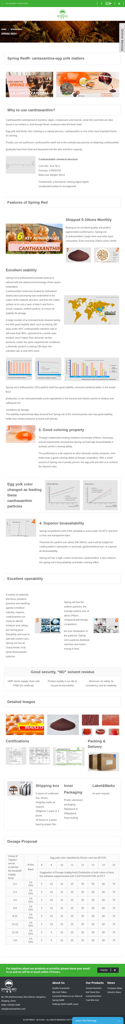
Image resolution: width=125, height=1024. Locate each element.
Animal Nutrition (93, 996)
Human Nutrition (94, 988)
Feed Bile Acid (92, 1000)
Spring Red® (16, 29)
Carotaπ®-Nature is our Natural (67, 996)
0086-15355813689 (10, 1005)
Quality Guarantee (61, 988)
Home (3, 29)
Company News (114, 988)
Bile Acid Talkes (59, 992)
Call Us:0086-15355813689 (16, 3)
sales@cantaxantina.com (13, 1009)
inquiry (104, 970)
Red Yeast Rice (93, 992)
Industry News (114, 992)
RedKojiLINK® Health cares (65, 1004)
